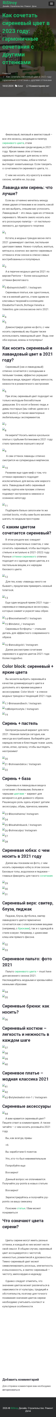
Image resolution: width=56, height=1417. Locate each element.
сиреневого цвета (13, 143)
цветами (19, 793)
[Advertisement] (28, 112)
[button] (51, 4)
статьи (21, 1208)
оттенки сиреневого (24, 556)
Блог (20, 86)
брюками (23, 928)
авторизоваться (11, 1389)
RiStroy (10, 2)
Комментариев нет (39, 86)
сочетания (46, 875)
